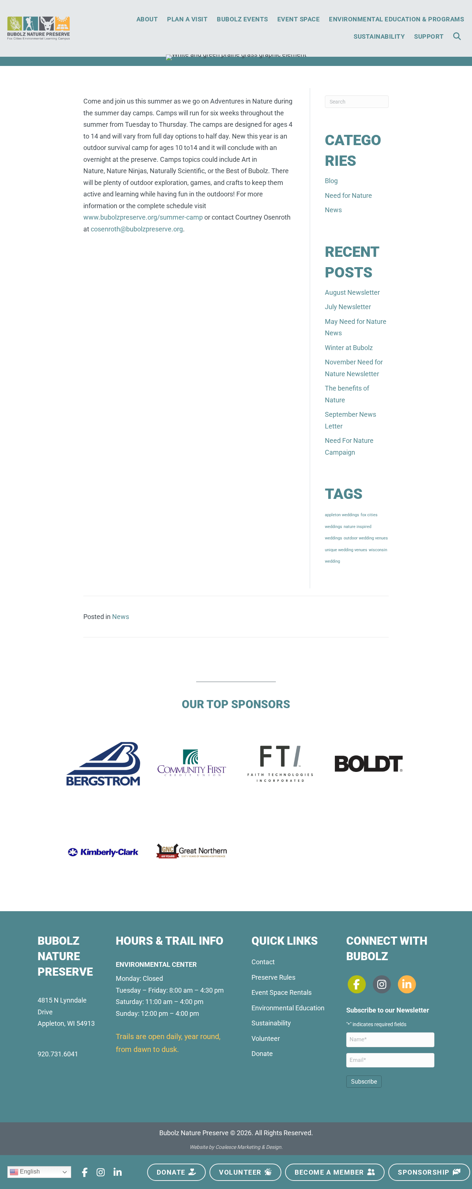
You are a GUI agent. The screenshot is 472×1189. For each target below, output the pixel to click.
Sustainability (379, 36)
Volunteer (265, 1038)
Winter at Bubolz (349, 348)
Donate (262, 1053)
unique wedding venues (346, 550)
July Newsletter (348, 307)
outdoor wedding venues (366, 538)
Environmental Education (287, 1008)
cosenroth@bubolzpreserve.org (137, 229)
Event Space (298, 19)
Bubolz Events (242, 19)
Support (429, 36)
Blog (331, 181)
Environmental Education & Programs (396, 19)
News (333, 210)
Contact (263, 962)
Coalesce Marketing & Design (248, 1147)
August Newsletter (352, 292)
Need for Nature (348, 195)
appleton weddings (342, 515)
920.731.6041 (58, 1054)
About (147, 19)
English (29, 1172)
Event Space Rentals (281, 992)
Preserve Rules (273, 977)
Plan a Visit (187, 19)
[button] (459, 37)
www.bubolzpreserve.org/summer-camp (143, 217)
